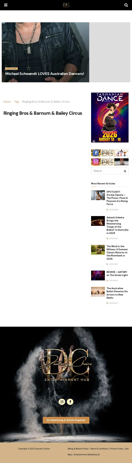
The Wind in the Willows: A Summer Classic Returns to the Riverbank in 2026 (117, 252)
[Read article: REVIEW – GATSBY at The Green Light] (98, 275)
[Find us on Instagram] (62, 402)
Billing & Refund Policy (78, 449)
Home (7, 101)
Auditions (11, 68)
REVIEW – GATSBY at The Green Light (117, 274)
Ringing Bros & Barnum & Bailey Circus (45, 101)
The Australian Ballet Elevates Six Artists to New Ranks (117, 293)
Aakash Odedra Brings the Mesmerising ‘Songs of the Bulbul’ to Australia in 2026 (117, 225)
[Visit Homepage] (66, 5)
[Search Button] (126, 5)
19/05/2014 (11, 81)
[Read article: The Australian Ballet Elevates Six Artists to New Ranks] (98, 292)
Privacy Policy (116, 449)
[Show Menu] (5, 5)
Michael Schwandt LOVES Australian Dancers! (44, 73)
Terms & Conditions (99, 449)
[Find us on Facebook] (70, 402)
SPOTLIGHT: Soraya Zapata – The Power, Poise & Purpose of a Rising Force (117, 198)
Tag (16, 101)
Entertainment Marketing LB (87, 454)
